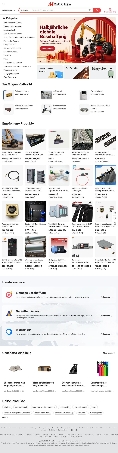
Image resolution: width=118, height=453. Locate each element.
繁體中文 (29, 434)
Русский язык (89, 434)
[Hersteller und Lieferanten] (59, 4)
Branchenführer (63, 430)
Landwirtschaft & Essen (12, 22)
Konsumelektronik (10, 52)
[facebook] (71, 430)
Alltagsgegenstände (11, 73)
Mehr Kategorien (9, 77)
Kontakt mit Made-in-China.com (79, 428)
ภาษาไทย (48, 436)
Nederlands (114, 434)
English (12, 434)
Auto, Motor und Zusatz (12, 33)
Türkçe (56, 436)
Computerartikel (9, 44)
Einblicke (52, 430)
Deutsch (61, 434)
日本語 (37, 434)
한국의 (99, 434)
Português (71, 434)
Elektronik (7, 55)
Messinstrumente (10, 70)
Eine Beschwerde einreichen (9, 428)
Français (45, 434)
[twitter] (76, 430)
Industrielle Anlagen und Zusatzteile (17, 66)
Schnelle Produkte (97, 428)
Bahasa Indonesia (76, 436)
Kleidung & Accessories (12, 26)
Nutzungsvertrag (44, 428)
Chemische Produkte (11, 41)
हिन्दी (40, 436)
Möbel (5, 59)
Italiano (79, 434)
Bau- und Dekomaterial (12, 48)
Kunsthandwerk (9, 30)
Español (53, 434)
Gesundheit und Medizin (12, 63)
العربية (106, 434)
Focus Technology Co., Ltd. (57, 441)
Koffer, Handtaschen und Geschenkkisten (19, 37)
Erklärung (33, 428)
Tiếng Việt (64, 436)
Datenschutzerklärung (59, 428)
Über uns (24, 428)
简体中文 (21, 434)
